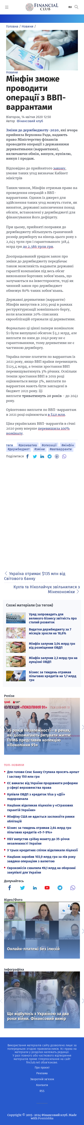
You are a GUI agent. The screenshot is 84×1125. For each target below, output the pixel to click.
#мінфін (68, 445)
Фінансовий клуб (30, 121)
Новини (12, 72)
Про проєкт (42, 1067)
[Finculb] (10, 888)
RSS (42, 1091)
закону (59, 168)
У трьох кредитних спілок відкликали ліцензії (42, 850)
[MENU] (6, 7)
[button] (76, 7)
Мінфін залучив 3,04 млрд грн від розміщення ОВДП (52, 645)
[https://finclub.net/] (42, 7)
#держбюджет (19, 449)
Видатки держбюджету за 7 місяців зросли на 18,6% (50, 631)
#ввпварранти (61, 449)
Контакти (42, 1085)
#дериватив (28, 445)
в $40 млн (56, 415)
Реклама (42, 1073)
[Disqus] (42, 514)
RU (70, 7)
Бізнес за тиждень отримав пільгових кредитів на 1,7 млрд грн (52, 676)
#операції (49, 445)
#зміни (39, 449)
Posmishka (45, 1118)
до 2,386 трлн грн (38, 246)
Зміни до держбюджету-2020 (32, 130)
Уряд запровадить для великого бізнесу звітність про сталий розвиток (53, 618)
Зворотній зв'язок (42, 1079)
